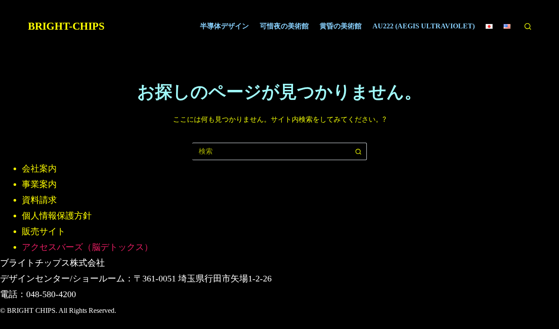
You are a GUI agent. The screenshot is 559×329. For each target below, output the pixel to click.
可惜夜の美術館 (284, 26)
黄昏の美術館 (341, 26)
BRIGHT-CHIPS (66, 26)
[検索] (527, 26)
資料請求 (39, 200)
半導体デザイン (224, 26)
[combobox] (271, 151)
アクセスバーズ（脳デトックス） (87, 247)
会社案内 (39, 168)
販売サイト (44, 231)
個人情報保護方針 (57, 215)
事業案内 (39, 184)
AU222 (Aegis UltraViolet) (424, 26)
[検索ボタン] (358, 151)
